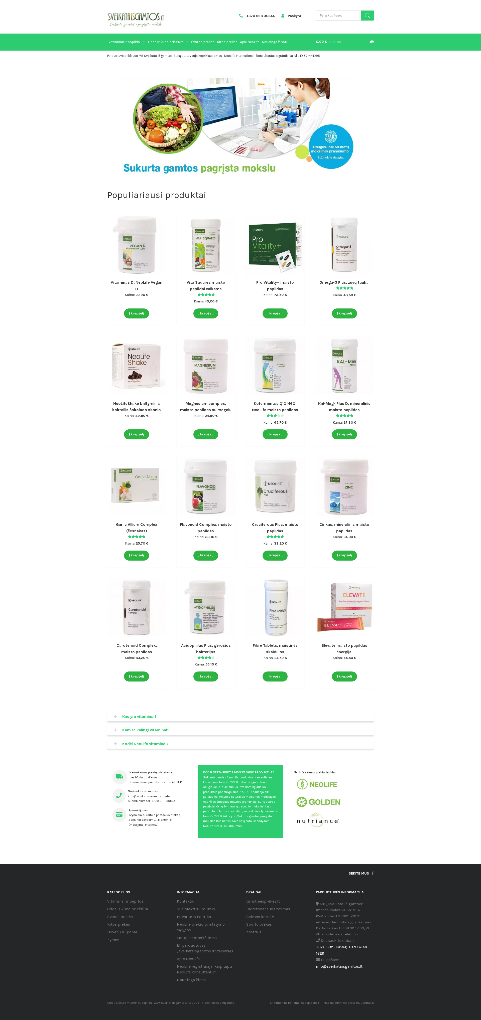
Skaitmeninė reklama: (285, 1002)
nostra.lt (253, 932)
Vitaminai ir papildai (124, 42)
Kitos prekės (227, 42)
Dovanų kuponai (122, 932)
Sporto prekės (259, 924)
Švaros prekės (202, 42)
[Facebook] (373, 873)
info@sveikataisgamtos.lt (339, 966)
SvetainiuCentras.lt (360, 1002)
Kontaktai (185, 901)
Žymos (113, 939)
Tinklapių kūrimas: (334, 1002)
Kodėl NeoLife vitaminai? (145, 743)
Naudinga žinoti (274, 42)
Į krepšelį (136, 313)
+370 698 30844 (260, 16)
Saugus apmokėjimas (197, 937)
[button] (238, 172)
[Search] (367, 16)
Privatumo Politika (194, 916)
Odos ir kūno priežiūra (166, 42)
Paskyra (294, 16)
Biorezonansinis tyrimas (268, 909)
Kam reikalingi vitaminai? (145, 730)
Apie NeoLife (249, 42)
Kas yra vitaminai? (139, 716)
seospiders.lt (310, 1002)
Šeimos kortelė (260, 916)
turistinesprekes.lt (263, 901)
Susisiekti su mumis (196, 909)
